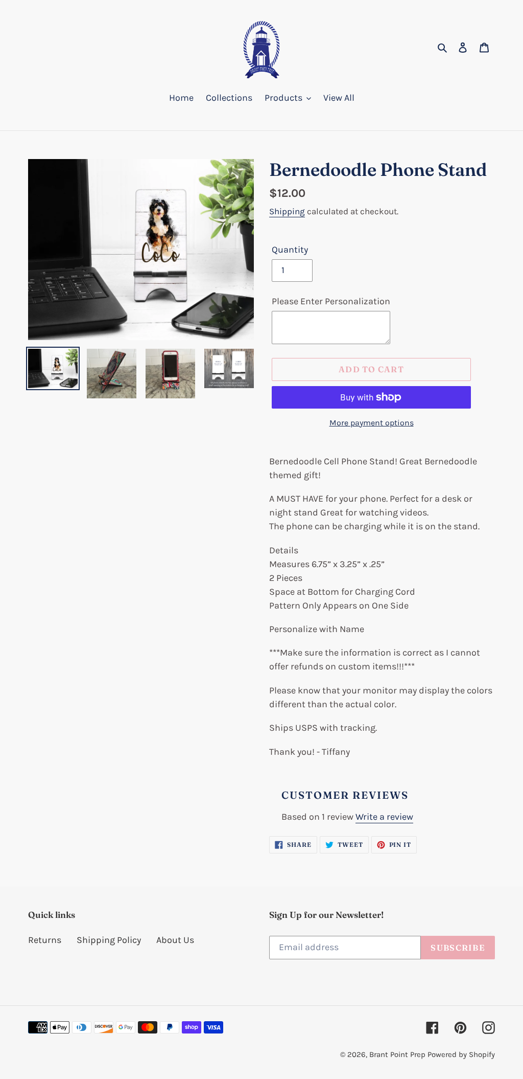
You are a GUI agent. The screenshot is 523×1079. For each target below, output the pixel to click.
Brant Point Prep (397, 1054)
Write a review (384, 816)
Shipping (287, 211)
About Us (175, 940)
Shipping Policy (109, 940)
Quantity (290, 249)
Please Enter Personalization (331, 301)
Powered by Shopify (461, 1054)
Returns (44, 940)
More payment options (371, 423)
